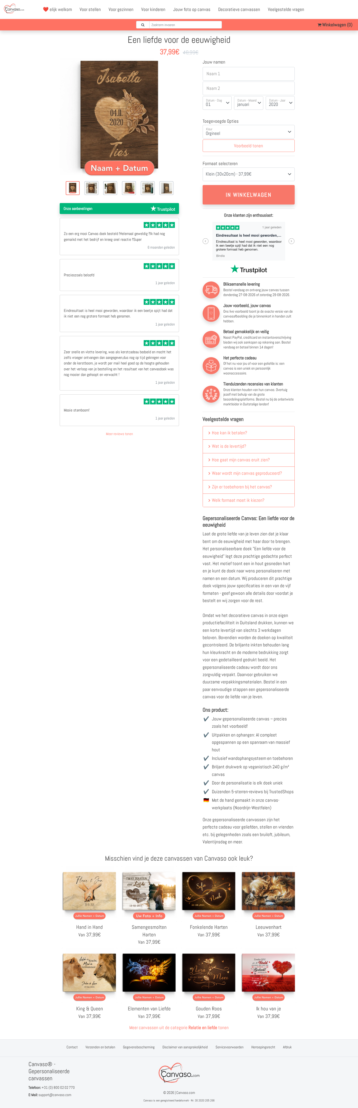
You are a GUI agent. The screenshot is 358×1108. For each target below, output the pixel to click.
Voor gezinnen (121, 9)
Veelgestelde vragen (286, 9)
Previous (206, 241)
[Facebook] (329, 9)
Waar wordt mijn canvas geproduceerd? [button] (247, 473)
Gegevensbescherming (139, 1047)
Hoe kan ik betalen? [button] (229, 433)
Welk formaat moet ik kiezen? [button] (238, 500)
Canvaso (147, 1100)
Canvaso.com (185, 1092)
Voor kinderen (153, 9)
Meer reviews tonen (119, 433)
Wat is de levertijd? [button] (229, 446)
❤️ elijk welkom (57, 9)
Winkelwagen (336, 25)
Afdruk (287, 1047)
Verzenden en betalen (100, 1047)
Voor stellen (90, 9)
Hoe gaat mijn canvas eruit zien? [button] (241, 460)
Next (292, 241)
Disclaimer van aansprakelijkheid (185, 1047)
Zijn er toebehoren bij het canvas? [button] (242, 487)
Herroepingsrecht (263, 1047)
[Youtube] (339, 9)
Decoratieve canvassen (239, 9)
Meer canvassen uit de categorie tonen (179, 1027)
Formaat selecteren (220, 163)
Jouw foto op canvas (191, 9)
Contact (72, 1047)
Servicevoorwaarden (230, 1047)
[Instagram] (350, 9)
